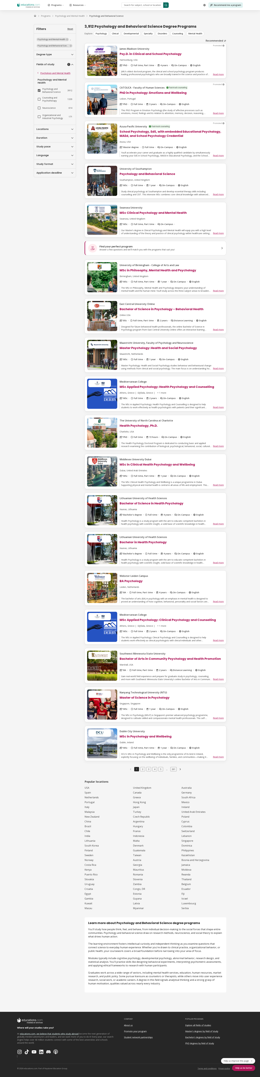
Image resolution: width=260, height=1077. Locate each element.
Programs (56, 5)
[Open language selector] (204, 5)
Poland (185, 816)
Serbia (185, 908)
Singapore (187, 840)
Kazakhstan (188, 855)
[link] (106, 15)
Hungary (138, 826)
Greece (137, 797)
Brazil (88, 826)
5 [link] (160, 769)
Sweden (89, 855)
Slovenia (137, 879)
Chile (87, 831)
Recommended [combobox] (214, 40)
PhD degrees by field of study (199, 1043)
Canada (137, 792)
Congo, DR (139, 889)
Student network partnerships (138, 1037)
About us (128, 1025)
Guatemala (139, 850)
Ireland (185, 807)
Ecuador (186, 889)
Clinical (115, 33)
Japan (136, 807)
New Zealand (92, 816)
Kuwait (88, 903)
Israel (184, 898)
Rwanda (185, 874)
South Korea (92, 845)
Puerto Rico (91, 874)
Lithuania (90, 840)
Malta (136, 840)
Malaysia (89, 812)
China (88, 821)
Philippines (187, 850)
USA (87, 787)
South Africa (188, 797)
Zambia (137, 884)
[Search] (166, 5)
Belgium (186, 884)
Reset (70, 28)
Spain (88, 792)
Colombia (186, 826)
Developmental (131, 33)
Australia (186, 787)
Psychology (101, 33)
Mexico (185, 802)
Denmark (138, 845)
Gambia (89, 898)
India (87, 836)
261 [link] (173, 769)
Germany (186, 792)
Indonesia (138, 836)
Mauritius (138, 869)
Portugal (89, 802)
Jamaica (185, 865)
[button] (52, 39)
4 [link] (154, 769)
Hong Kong (139, 802)
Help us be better (243, 1067)
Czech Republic (141, 816)
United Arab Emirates (193, 812)
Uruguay (89, 884)
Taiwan (137, 855)
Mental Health (195, 33)
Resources (78, 5)
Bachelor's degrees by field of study (202, 1037)
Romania (138, 874)
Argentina (138, 821)
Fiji (182, 893)
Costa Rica (90, 865)
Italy (87, 807)
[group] (160, 33)
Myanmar (138, 908)
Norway (89, 860)
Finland (89, 850)
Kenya (88, 869)
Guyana (137, 898)
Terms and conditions (207, 1068)
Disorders (162, 33)
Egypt (88, 893)
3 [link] (148, 769)
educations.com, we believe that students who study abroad (49, 1033)
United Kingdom (142, 787)
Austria (137, 860)
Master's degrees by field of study (201, 1031)
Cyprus (185, 821)
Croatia (89, 889)
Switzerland (188, 831)
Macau (88, 908)
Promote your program (135, 1031)
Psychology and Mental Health (55, 73)
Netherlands (92, 797)
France (137, 831)
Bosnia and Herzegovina (195, 860)
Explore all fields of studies (198, 1025)
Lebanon (186, 836)
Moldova (186, 869)
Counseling (177, 33)
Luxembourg (188, 903)
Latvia (136, 903)
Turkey (137, 812)
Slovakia (89, 879)
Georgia (137, 865)
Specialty (148, 33)
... (166, 769)
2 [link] (142, 769)
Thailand (186, 879)
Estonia (137, 893)
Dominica (186, 845)
